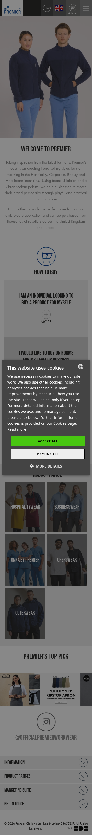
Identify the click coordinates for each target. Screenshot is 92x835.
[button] (46, 466)
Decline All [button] (48, 454)
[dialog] (46, 417)
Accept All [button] (48, 440)
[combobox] (80, 366)
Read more (16, 429)
